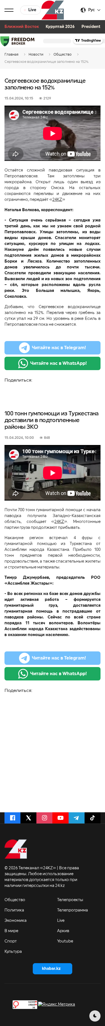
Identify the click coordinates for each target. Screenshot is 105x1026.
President (90, 27)
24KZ (57, 200)
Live (60, 921)
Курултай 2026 (60, 27)
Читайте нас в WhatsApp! (58, 363)
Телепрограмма (72, 910)
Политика (14, 910)
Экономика (15, 921)
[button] (8, 10)
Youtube (65, 941)
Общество (14, 900)
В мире (11, 931)
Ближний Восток (21, 27)
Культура (13, 952)
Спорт (10, 941)
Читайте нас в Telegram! (59, 348)
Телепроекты (70, 900)
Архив (63, 931)
